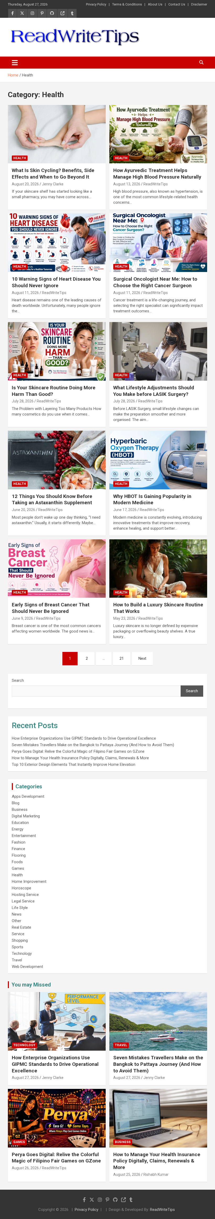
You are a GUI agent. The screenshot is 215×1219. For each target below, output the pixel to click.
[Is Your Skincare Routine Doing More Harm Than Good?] (57, 351)
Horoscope (21, 888)
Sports (17, 947)
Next (142, 658)
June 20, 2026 (23, 510)
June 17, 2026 (125, 510)
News (17, 914)
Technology (22, 953)
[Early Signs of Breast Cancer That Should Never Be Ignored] (57, 568)
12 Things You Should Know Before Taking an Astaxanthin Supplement (52, 499)
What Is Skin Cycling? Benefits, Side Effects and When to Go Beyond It (53, 173)
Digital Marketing (26, 816)
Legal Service (23, 901)
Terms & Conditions (127, 4)
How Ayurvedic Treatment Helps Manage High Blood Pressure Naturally (157, 173)
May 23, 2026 (124, 618)
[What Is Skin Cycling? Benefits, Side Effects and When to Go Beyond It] (57, 134)
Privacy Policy (96, 4)
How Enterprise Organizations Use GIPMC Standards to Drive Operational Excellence (84, 738)
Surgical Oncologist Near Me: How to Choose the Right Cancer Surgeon (155, 282)
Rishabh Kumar (156, 1174)
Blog (15, 803)
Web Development (27, 966)
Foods (17, 862)
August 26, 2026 (25, 1168)
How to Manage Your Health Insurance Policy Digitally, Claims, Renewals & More (80, 758)
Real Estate (21, 927)
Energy (17, 829)
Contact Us (176, 4)
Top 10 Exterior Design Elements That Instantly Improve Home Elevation (73, 764)
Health (19, 158)
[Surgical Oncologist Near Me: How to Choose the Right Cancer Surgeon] (158, 242)
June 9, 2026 (22, 618)
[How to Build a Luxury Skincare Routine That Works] (158, 568)
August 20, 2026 (25, 184)
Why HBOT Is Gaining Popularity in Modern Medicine (152, 499)
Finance (18, 848)
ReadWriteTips (155, 184)
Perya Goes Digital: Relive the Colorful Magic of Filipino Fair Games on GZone (78, 751)
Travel (17, 960)
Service (18, 934)
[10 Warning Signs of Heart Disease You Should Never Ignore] (57, 242)
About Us (155, 4)
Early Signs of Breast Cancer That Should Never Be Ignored (50, 608)
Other (16, 920)
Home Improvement (29, 881)
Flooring (19, 855)
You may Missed (31, 985)
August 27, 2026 (25, 1078)
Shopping (20, 940)
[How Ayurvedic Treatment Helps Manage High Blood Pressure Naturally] (158, 134)
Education (20, 822)
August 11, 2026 (25, 293)
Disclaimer (199, 4)
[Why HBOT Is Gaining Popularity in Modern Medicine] (158, 459)
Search (18, 680)
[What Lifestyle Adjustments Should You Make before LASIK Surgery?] (158, 351)
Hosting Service (25, 894)
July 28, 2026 (23, 401)
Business (20, 809)
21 (122, 658)
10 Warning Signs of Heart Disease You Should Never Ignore (56, 282)
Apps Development (28, 796)
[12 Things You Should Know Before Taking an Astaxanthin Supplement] (57, 459)
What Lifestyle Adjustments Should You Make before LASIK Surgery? (153, 391)
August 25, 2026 (126, 1174)
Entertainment (24, 835)
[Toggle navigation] (15, 63)
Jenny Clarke (52, 184)
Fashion (18, 842)
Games (18, 868)
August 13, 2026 (126, 184)
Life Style (20, 907)
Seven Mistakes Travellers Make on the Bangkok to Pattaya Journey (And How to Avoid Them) (93, 745)
